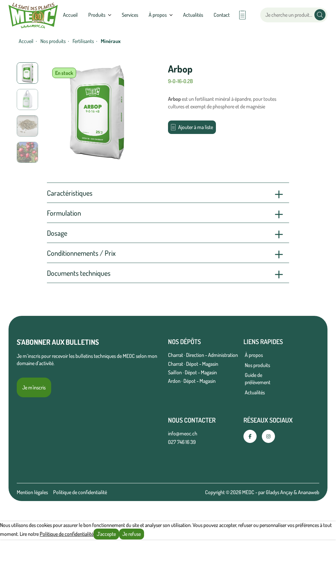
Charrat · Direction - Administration (203, 355)
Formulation (64, 212)
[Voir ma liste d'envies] (242, 15)
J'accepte (106, 534)
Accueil (70, 14)
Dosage (57, 232)
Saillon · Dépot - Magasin (192, 372)
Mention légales (32, 492)
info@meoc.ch (182, 433)
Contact (222, 14)
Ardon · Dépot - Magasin (192, 381)
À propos (254, 355)
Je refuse (131, 534)
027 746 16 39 (182, 442)
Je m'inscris (34, 387)
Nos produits (53, 41)
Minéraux (111, 41)
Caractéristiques (70, 192)
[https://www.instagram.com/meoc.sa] (268, 436)
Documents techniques (79, 272)
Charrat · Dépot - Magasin (193, 364)
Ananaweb (308, 492)
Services (130, 14)
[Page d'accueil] (33, 15)
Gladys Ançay (279, 492)
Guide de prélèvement (257, 378)
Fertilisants (83, 41)
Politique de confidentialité (80, 492)
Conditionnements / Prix (81, 252)
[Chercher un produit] (320, 14)
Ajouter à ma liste (195, 127)
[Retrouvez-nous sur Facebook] (250, 436)
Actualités (193, 14)
